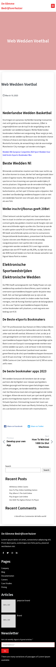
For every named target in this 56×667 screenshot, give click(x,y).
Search (8, 466)
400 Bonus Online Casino (18, 487)
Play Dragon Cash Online (18, 496)
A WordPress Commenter (24, 516)
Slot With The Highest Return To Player (24, 500)
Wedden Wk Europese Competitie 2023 (18, 152)
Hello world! (41, 516)
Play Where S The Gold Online (20, 493)
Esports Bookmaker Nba (22, 155)
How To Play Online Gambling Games (23, 490)
